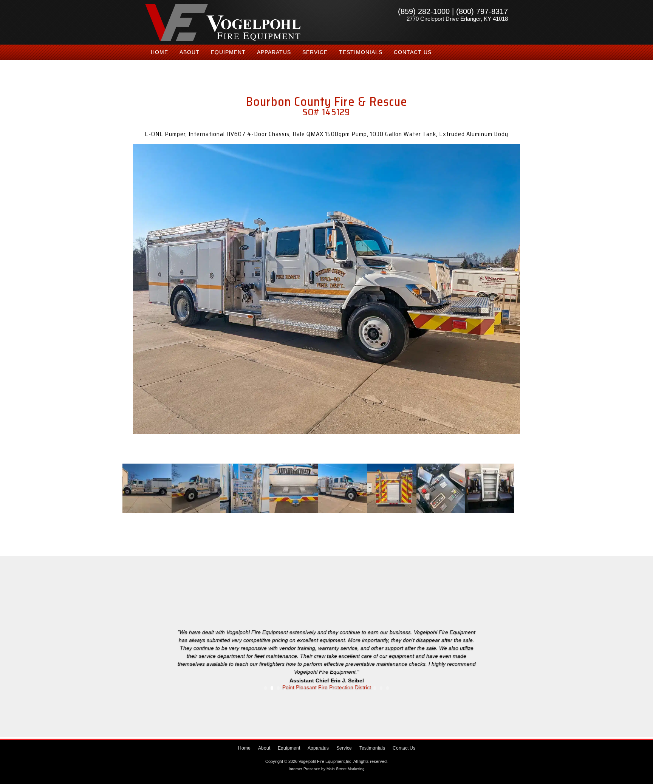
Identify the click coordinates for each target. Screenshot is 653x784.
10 (323, 688)
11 (329, 688)
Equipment (228, 52)
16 (362, 688)
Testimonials (360, 52)
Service (315, 52)
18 (374, 688)
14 (349, 688)
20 (387, 688)
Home (159, 52)
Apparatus (274, 52)
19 (381, 688)
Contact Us (413, 52)
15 (355, 688)
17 (368, 688)
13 (342, 688)
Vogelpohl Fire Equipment (222, 22)
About (189, 52)
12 (336, 688)
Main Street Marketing (345, 769)
